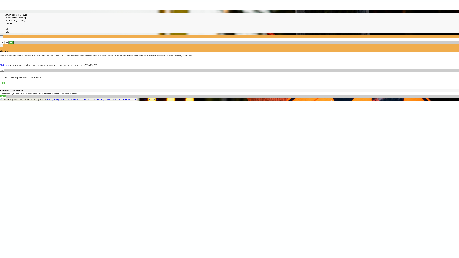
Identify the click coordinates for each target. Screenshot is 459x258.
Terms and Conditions (70, 99)
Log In (3, 96)
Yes (11, 42)
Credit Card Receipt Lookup (145, 99)
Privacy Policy (53, 99)
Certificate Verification (122, 99)
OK (2, 42)
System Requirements (90, 99)
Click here (4, 65)
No (6, 42)
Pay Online (106, 99)
